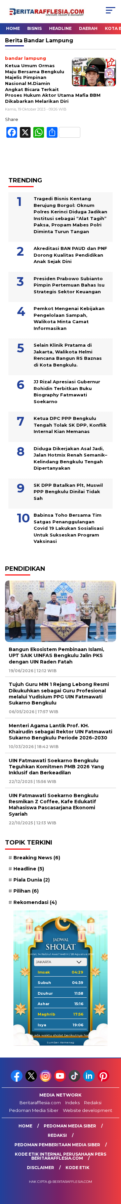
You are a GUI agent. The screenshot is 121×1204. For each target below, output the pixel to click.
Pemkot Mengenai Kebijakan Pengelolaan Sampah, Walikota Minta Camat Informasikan (69, 318)
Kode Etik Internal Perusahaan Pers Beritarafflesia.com (60, 1156)
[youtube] (60, 1080)
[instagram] (46, 1080)
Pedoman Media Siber (33, 1110)
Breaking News (36, 858)
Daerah (88, 28)
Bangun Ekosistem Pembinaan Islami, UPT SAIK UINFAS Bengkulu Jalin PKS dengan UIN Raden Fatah (56, 655)
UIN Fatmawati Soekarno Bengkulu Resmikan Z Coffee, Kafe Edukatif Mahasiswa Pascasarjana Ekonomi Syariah (53, 804)
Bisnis (34, 28)
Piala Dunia (31, 880)
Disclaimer (40, 1167)
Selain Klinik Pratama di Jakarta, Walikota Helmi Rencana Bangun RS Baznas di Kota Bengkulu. (68, 355)
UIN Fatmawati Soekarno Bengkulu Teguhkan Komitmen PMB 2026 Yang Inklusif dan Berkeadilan (56, 767)
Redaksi (93, 1102)
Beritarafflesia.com (40, 1102)
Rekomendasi (35, 902)
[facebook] (17, 1080)
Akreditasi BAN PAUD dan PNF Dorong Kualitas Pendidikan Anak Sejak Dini (70, 255)
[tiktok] (75, 1080)
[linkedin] (89, 1080)
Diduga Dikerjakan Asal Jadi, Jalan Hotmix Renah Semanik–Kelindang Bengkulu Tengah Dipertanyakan (70, 458)
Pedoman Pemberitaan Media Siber (57, 1144)
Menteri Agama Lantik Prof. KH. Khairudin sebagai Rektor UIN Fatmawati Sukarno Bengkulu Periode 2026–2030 (60, 732)
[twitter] (31, 1080)
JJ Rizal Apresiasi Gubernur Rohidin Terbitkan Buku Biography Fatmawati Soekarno (67, 391)
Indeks (72, 1102)
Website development (87, 1110)
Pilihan (26, 891)
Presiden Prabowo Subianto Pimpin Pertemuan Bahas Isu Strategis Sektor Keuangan (69, 285)
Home (13, 28)
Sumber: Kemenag (60, 1042)
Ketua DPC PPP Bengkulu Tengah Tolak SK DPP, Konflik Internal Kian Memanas (70, 425)
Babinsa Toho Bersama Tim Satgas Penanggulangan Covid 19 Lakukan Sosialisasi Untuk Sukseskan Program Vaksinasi (69, 528)
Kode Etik (77, 1167)
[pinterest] (104, 1080)
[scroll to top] (111, 1165)
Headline (60, 28)
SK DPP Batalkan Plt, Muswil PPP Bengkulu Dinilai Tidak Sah (68, 491)
